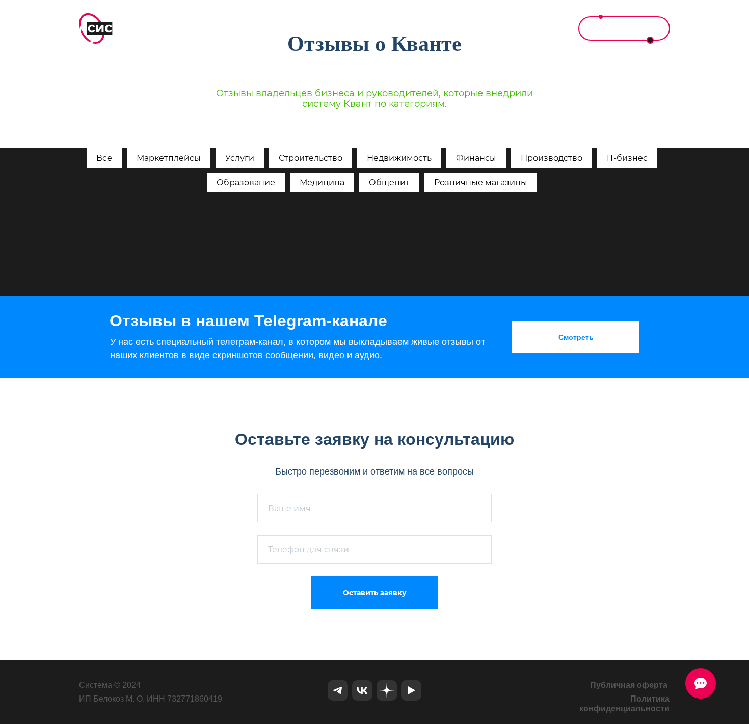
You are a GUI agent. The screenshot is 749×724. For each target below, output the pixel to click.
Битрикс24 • (331, 28)
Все (104, 158)
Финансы (476, 158)
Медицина (322, 182)
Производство (551, 158)
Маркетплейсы (169, 158)
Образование (246, 182)
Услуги (239, 158)
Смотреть (576, 337)
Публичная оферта (628, 685)
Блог (490, 28)
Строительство (310, 158)
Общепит (389, 182)
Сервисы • (395, 28)
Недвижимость (399, 158)
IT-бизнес (627, 158)
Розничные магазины (480, 182)
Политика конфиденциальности (624, 703)
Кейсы (448, 28)
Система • (268, 28)
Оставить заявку (375, 592)
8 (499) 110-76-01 (624, 28)
